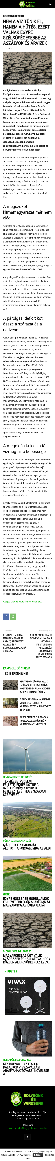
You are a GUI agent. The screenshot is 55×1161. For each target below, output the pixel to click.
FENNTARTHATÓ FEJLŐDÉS (17, 777)
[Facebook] (27, 1137)
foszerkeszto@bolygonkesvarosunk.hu (28, 1128)
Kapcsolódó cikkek (16, 668)
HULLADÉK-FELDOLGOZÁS (17, 1059)
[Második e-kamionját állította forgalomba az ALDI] (27, 820)
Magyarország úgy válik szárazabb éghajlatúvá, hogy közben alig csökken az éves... (27, 959)
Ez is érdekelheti (17, 673)
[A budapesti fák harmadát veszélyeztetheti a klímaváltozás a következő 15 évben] (10, 703)
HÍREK (6, 894)
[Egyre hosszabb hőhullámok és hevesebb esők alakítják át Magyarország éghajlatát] (27, 873)
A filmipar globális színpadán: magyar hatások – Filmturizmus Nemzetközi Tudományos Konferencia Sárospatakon (41, 646)
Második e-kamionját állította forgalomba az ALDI (27, 846)
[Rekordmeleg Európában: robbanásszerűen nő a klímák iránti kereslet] (10, 721)
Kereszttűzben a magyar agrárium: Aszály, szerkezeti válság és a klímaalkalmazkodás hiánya (14, 643)
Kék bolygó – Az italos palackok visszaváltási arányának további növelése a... (26, 1069)
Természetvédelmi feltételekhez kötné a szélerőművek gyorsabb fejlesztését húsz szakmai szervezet (24, 788)
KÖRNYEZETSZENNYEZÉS (17, 840)
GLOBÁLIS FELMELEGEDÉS (13, 16)
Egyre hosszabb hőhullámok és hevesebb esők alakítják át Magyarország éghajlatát (26, 902)
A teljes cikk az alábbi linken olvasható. (22, 601)
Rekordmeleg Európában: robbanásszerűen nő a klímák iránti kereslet (34, 721)
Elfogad (38, 1155)
